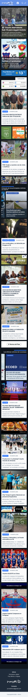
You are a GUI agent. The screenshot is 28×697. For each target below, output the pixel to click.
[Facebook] (18, 3)
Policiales (11, 240)
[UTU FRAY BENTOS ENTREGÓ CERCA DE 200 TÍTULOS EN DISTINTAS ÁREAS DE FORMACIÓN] (14, 99)
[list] (14, 204)
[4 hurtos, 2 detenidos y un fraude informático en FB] (14, 522)
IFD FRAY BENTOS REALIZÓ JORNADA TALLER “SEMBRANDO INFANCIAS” (13, 407)
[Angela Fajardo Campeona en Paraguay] (14, 598)
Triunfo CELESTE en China (10, 573)
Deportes (5, 161)
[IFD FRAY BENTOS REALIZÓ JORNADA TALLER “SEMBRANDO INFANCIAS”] (14, 390)
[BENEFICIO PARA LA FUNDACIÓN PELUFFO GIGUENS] (14, 314)
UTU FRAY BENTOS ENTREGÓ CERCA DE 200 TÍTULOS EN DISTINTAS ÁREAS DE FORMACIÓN (13, 115)
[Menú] (25, 3)
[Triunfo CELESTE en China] (14, 558)
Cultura (5, 111)
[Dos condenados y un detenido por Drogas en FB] (14, 228)
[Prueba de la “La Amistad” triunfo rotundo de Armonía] (14, 444)
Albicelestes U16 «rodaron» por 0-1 (13, 649)
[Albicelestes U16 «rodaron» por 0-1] (14, 634)
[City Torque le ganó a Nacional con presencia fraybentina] (14, 480)
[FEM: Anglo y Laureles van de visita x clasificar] (14, 150)
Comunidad (6, 286)
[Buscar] (22, 3)
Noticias (5, 240)
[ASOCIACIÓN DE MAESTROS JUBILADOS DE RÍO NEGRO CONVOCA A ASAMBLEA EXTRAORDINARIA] (14, 275)
